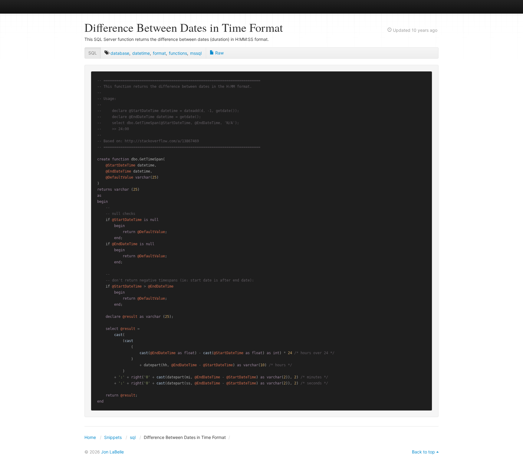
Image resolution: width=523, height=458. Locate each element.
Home (90, 437)
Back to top (423, 451)
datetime (141, 53)
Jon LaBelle (112, 451)
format (159, 53)
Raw (219, 52)
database (119, 53)
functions (178, 53)
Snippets (113, 437)
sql (133, 437)
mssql (196, 53)
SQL (92, 52)
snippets (104, 6)
